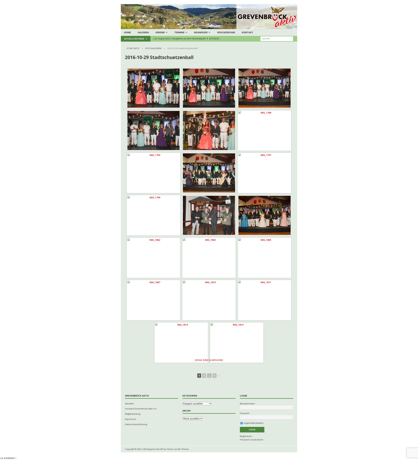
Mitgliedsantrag (132, 413)
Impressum (130, 419)
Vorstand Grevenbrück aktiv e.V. (141, 408)
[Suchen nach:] (276, 38)
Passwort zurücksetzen (251, 439)
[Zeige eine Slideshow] (209, 360)
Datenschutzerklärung (136, 424)
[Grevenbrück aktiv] (209, 27)
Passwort (244, 413)
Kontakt (247, 32)
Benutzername (247, 403)
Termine (179, 32)
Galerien (143, 32)
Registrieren (246, 436)
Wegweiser (201, 32)
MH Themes (183, 449)
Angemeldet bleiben (253, 423)
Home (127, 32)
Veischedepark (226, 32)
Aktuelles (129, 403)
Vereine (160, 32)
